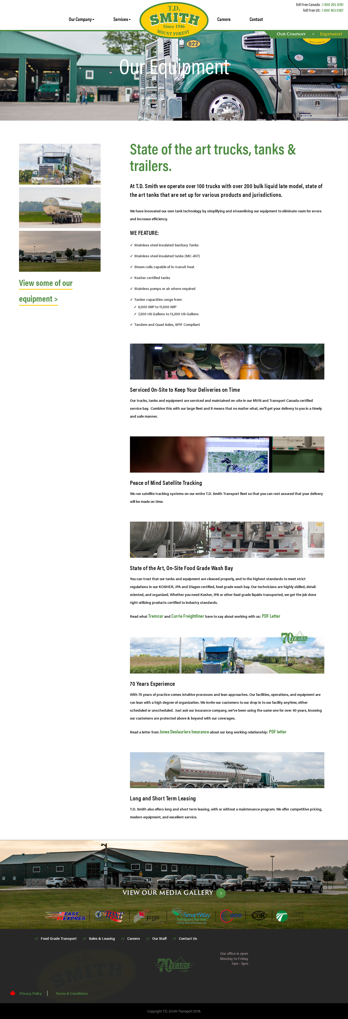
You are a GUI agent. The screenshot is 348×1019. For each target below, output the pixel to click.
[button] (81, 19)
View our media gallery (168, 892)
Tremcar (155, 615)
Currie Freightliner (187, 615)
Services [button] (120, 19)
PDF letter (278, 731)
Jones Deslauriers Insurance (184, 731)
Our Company (292, 34)
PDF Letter (271, 615)
